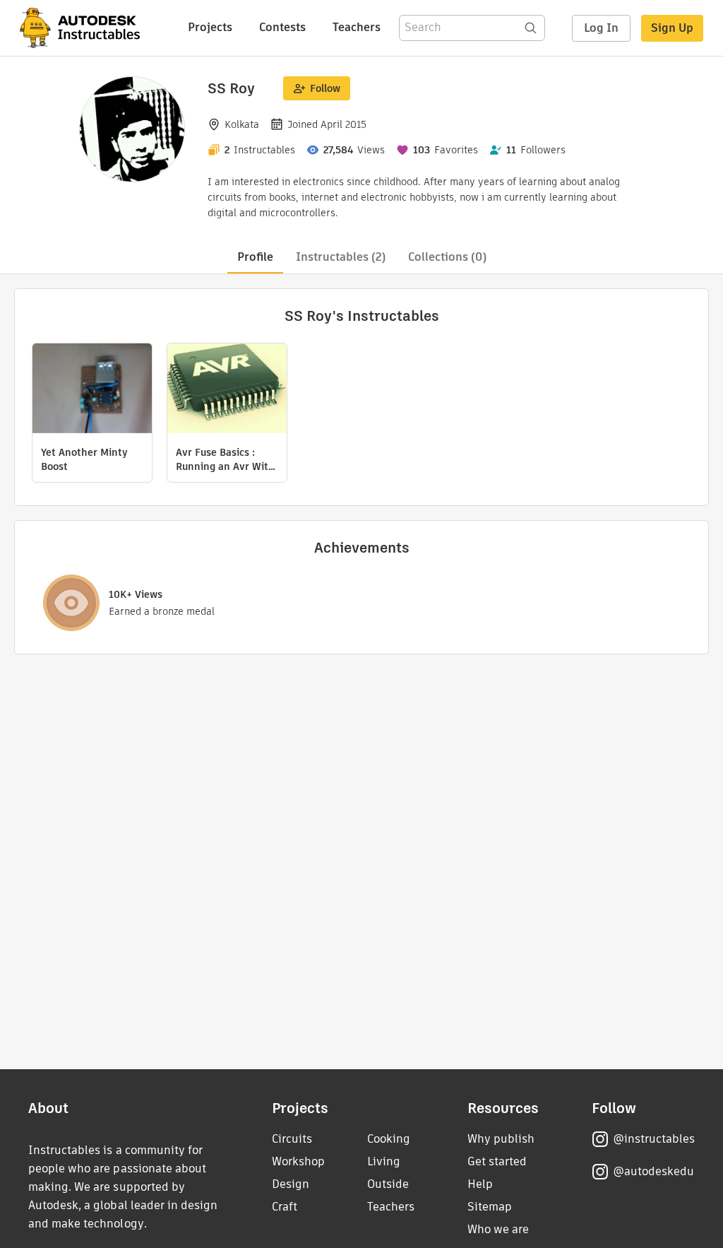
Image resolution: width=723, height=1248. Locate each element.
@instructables (654, 1139)
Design (290, 1184)
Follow (325, 88)
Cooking (388, 1139)
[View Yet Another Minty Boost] (92, 390)
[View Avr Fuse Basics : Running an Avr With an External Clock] (227, 390)
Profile (255, 257)
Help (480, 1184)
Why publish (500, 1139)
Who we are (498, 1229)
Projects (210, 27)
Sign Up (672, 28)
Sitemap (489, 1207)
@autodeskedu (653, 1171)
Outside (388, 1184)
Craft (284, 1207)
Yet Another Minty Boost (84, 459)
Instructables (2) (341, 257)
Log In (601, 28)
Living (383, 1161)
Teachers (357, 27)
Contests (282, 27)
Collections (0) (447, 257)
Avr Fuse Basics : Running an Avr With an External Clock (225, 459)
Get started (497, 1161)
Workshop (298, 1161)
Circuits (292, 1139)
